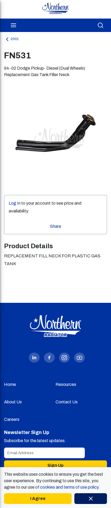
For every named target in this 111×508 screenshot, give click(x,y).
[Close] (90, 498)
